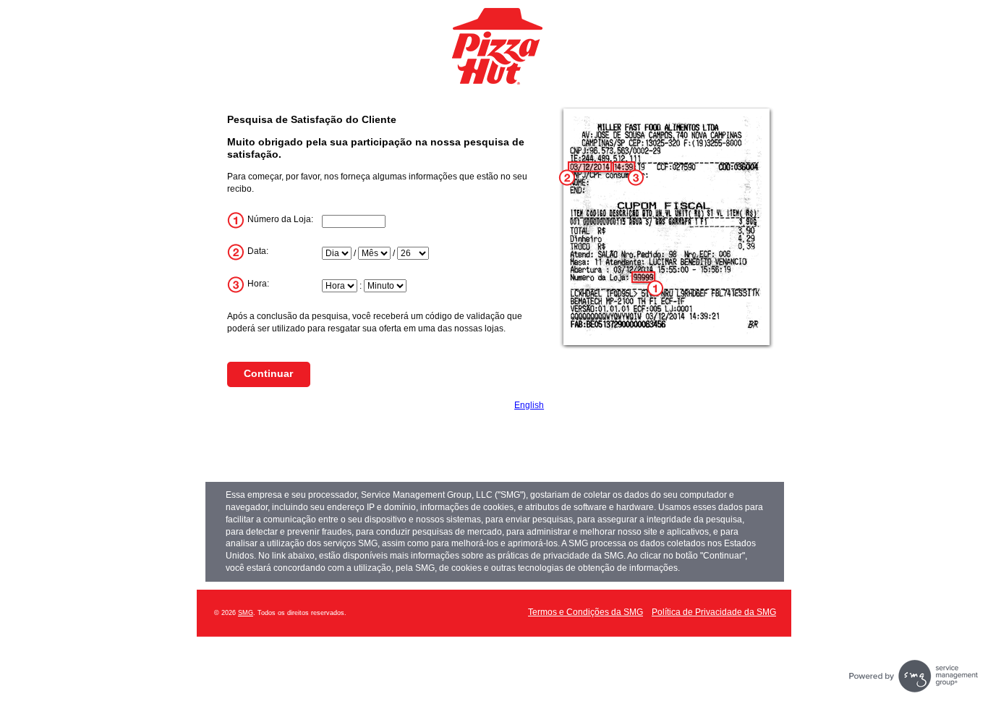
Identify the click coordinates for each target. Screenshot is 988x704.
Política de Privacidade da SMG (714, 612)
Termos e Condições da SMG (585, 612)
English (529, 405)
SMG (245, 612)
